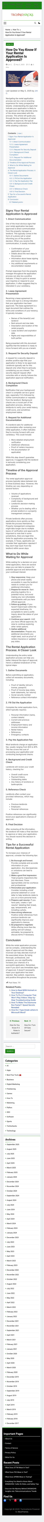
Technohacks (12, 1126)
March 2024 (11, 1223)
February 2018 (12, 1419)
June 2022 (11, 1293)
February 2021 (12, 1344)
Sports (9, 1121)
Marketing (10, 1103)
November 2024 (13, 1186)
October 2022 (12, 1279)
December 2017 (13, 1423)
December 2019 (13, 1377)
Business (10, 1080)
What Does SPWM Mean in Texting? (18, 1477)
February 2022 (12, 1312)
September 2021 (13, 1330)
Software (10, 1117)
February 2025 (12, 1172)
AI (7, 1066)
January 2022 (12, 1317)
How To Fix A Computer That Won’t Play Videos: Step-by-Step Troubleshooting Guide (23, 997)
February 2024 (12, 1228)
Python (9, 1108)
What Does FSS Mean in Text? (16, 1472)
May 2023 (10, 1251)
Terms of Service (11, 1448)
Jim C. (10, 64)
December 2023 (13, 1237)
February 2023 (12, 1265)
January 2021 (12, 1349)
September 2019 (13, 1391)
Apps (9, 1070)
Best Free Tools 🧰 (14, 1075)
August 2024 (11, 1200)
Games (9, 1094)
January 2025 (12, 1177)
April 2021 (10, 1335)
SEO (8, 1112)
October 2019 (12, 1386)
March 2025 (11, 1168)
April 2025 (10, 1163)
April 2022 (10, 1302)
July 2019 (10, 1400)
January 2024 (12, 1233)
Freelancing (11, 1089)
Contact (12, 4)
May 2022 (10, 1298)
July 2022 (10, 1289)
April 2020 (10, 1363)
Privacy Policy (10, 1453)
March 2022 (11, 1307)
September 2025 (13, 1144)
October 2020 (12, 1354)
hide (19, 133)
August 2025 (11, 1149)
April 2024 (10, 1219)
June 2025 (11, 1158)
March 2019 (11, 1409)
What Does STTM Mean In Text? (17, 1468)
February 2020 (12, 1372)
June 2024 (11, 1210)
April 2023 (10, 1256)
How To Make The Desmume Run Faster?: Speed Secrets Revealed (23, 1005)
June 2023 (11, 1247)
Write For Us (10, 1457)
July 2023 (10, 1242)
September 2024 (13, 1196)
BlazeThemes (23, 1512)
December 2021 (13, 1321)
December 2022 (13, 1270)
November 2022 (13, 1275)
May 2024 (10, 1214)
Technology (11, 1131)
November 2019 (13, 1382)
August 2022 (11, 1284)
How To (10, 44)
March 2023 (11, 1261)
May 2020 (10, 1358)
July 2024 (10, 1205)
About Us (8, 1439)
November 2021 (13, 1326)
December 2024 (13, 1182)
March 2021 (11, 1340)
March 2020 (11, 1368)
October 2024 (12, 1191)
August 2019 (11, 1396)
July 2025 (10, 1154)
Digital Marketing (13, 1084)
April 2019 (10, 1405)
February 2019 (12, 1414)
